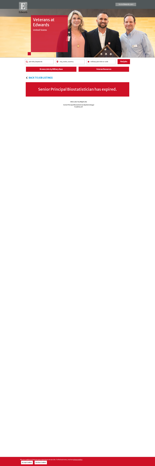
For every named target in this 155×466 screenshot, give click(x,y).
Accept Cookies (27, 462)
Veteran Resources (103, 69)
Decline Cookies (40, 462)
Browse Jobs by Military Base (51, 69)
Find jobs (123, 61)
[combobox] (39, 61)
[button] (125, 4)
